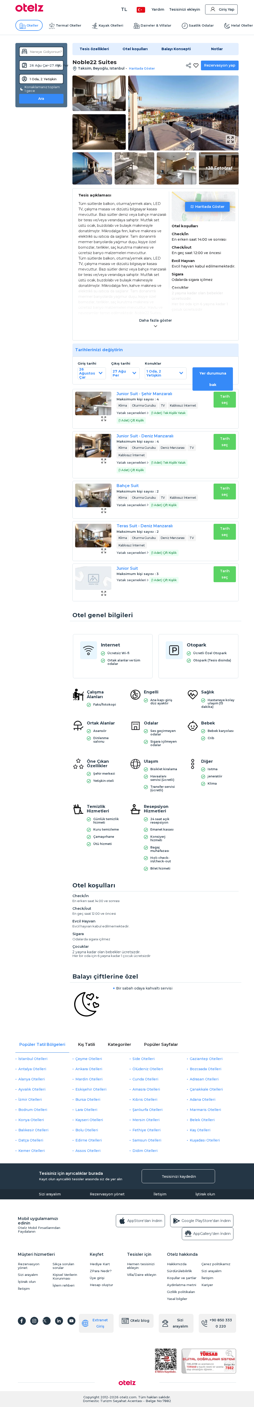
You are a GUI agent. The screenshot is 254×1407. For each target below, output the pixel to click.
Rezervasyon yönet (107, 1194)
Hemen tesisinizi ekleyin (141, 1266)
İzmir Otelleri (30, 1099)
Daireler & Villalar (156, 25)
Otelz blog (139, 1320)
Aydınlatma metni (181, 1285)
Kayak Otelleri (111, 25)
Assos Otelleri (87, 1150)
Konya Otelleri (31, 1120)
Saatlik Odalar (201, 25)
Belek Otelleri (202, 1120)
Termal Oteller (68, 25)
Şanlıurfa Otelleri (147, 1109)
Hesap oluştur (101, 1285)
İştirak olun (205, 1194)
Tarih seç (225, 399)
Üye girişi (97, 1278)
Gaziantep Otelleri (206, 1059)
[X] (47, 1321)
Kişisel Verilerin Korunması (65, 1276)
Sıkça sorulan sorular (63, 1266)
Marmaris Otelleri (205, 1109)
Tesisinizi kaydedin (179, 1176)
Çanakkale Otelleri (206, 1089)
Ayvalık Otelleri (31, 1089)
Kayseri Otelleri (89, 1120)
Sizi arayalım (50, 1194)
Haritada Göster (209, 206)
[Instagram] (34, 1321)
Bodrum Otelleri (32, 1109)
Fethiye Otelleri (146, 1130)
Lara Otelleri (86, 1109)
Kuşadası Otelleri (205, 1140)
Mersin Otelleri (145, 1120)
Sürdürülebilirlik (179, 1271)
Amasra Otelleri (146, 1089)
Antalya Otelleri (32, 1069)
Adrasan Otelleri (204, 1079)
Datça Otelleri (30, 1140)
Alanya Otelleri (31, 1079)
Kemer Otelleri (31, 1150)
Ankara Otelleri (88, 1069)
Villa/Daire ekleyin (141, 1275)
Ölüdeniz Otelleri (147, 1069)
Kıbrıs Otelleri (144, 1099)
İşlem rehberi (63, 1285)
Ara (41, 98)
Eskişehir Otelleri (90, 1089)
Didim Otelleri (145, 1150)
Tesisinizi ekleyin (184, 9)
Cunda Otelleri (145, 1079)
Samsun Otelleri (146, 1140)
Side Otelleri (143, 1059)
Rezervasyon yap (219, 65)
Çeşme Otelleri (88, 1059)
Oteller (32, 25)
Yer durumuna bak (212, 379)
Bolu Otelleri (86, 1130)
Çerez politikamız (215, 1264)
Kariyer (207, 1285)
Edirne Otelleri (88, 1140)
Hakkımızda (177, 1264)
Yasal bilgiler (177, 1299)
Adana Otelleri (202, 1099)
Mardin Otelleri (88, 1079)
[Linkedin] (59, 1321)
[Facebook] (22, 1321)
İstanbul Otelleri (32, 1059)
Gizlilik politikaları (181, 1292)
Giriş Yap (226, 9)
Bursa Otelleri (87, 1099)
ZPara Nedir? (101, 1271)
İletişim (160, 1194)
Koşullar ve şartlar (181, 1278)
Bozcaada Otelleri (205, 1069)
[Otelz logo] (29, 10)
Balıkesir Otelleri (33, 1130)
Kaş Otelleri (200, 1130)
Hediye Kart (100, 1264)
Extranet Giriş (100, 1323)
